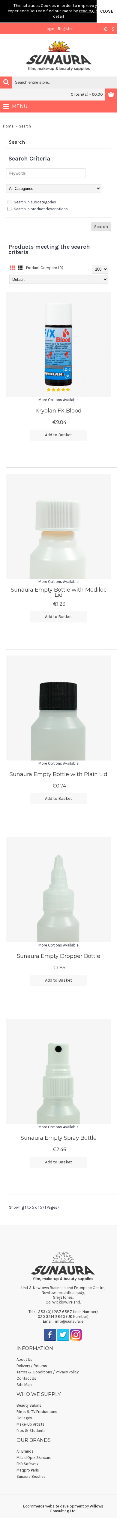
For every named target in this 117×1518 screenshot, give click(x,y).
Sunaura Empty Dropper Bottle (58, 956)
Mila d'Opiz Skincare (33, 1457)
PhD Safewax (27, 1464)
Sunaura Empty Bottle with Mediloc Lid (58, 592)
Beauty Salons (28, 1405)
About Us (24, 1359)
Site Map (24, 1384)
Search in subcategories (34, 202)
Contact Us (26, 1378)
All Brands (25, 1451)
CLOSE (106, 11)
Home (8, 126)
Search (25, 126)
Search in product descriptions (40, 209)
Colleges (24, 1418)
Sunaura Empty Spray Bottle (59, 1138)
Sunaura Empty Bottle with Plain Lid (58, 774)
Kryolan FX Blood (58, 410)
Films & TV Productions (36, 1411)
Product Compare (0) (44, 268)
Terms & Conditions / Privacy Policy (47, 1372)
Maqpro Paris (27, 1470)
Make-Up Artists (30, 1424)
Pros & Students (31, 1430)
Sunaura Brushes (31, 1476)
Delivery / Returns (31, 1366)
